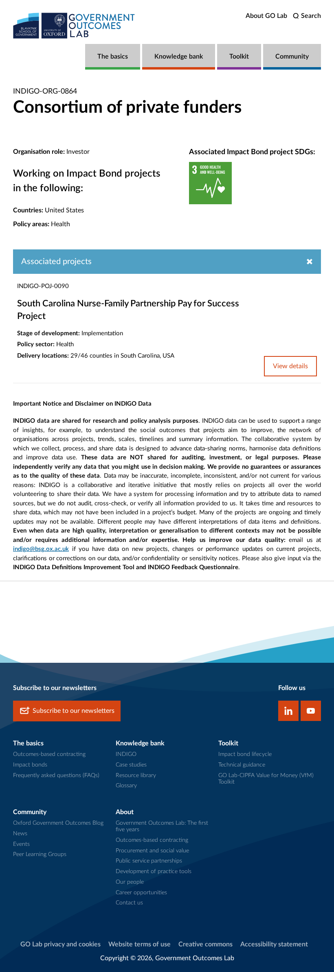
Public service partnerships (149, 861)
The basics (112, 56)
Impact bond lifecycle (245, 754)
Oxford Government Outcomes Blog (58, 823)
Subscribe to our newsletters (73, 711)
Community (292, 56)
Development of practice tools (153, 871)
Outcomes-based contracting (49, 754)
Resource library (136, 775)
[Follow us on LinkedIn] (288, 711)
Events (21, 844)
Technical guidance (241, 765)
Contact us (129, 903)
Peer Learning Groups (39, 854)
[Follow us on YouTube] (311, 711)
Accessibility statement (274, 944)
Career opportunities (141, 893)
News (20, 834)
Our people (130, 882)
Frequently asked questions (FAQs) (56, 775)
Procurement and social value (152, 851)
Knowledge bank (178, 56)
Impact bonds (30, 765)
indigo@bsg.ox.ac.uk (41, 549)
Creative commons (205, 944)
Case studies (131, 765)
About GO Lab (266, 16)
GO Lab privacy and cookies (60, 944)
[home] (74, 25)
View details (290, 366)
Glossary (126, 786)
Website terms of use (139, 944)
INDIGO (126, 754)
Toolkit (239, 56)
